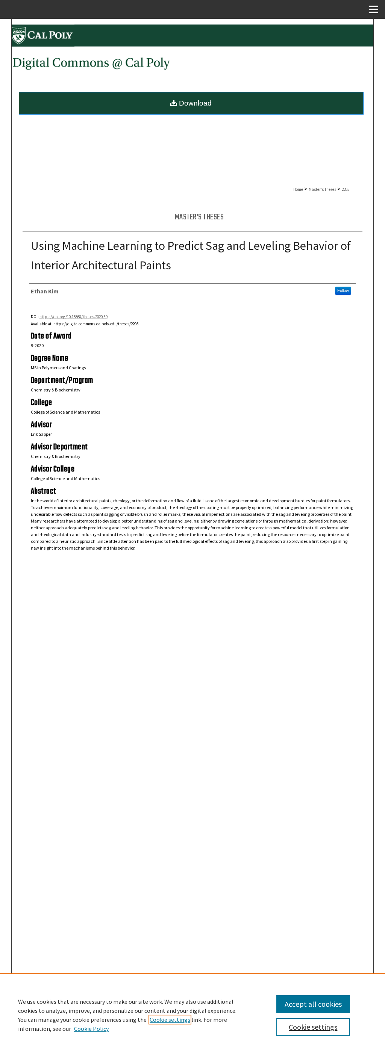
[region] (192, 1014)
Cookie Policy (91, 1028)
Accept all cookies (313, 1004)
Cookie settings (170, 1019)
